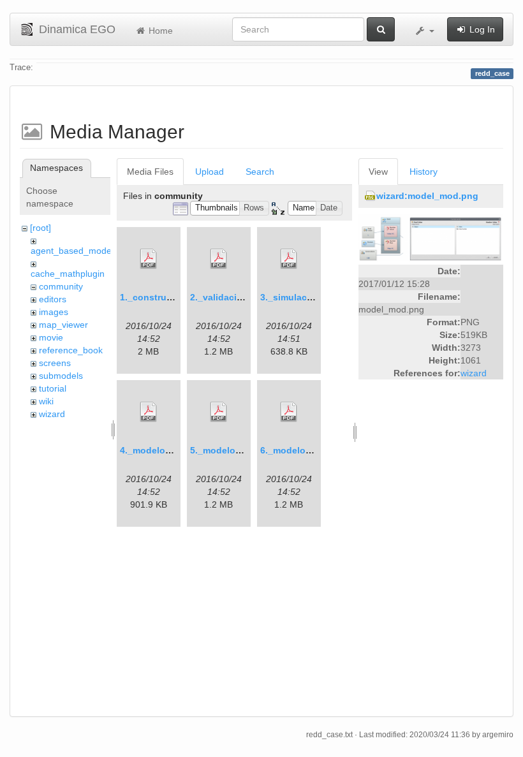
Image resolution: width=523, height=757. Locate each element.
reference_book (71, 350)
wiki (46, 401)
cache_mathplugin (68, 273)
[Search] (381, 29)
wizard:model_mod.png (427, 196)
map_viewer (63, 325)
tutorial (52, 388)
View (378, 171)
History (423, 171)
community (61, 286)
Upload (209, 171)
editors (52, 299)
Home (159, 31)
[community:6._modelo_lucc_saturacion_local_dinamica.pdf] (289, 412)
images (53, 312)
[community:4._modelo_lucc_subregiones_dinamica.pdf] (148, 412)
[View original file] (430, 237)
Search (260, 171)
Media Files (150, 171)
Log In (481, 29)
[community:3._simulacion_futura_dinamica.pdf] (289, 259)
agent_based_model (72, 251)
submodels (61, 376)
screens (55, 363)
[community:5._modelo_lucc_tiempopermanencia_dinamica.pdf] (218, 412)
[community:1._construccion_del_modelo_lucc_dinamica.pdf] (148, 259)
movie (51, 337)
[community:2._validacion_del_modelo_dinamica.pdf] (218, 259)
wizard (52, 414)
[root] (40, 228)
